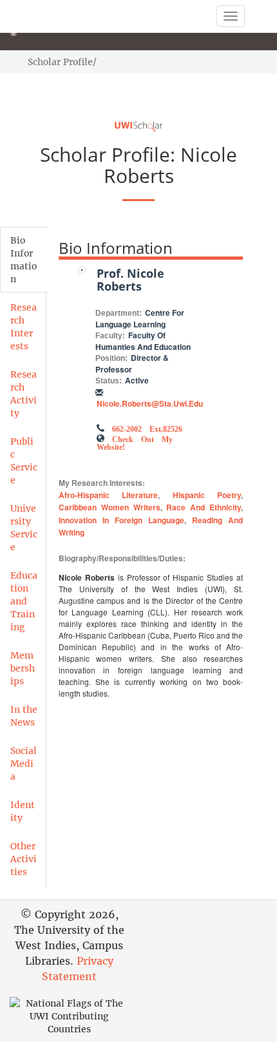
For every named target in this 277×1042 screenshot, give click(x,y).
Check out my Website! (135, 442)
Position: (111, 358)
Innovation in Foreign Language (121, 520)
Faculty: (110, 335)
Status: (108, 380)
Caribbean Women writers (109, 507)
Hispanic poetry (207, 495)
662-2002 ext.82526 (147, 427)
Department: (118, 313)
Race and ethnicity (203, 507)
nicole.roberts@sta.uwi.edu (150, 403)
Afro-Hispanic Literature (108, 495)
